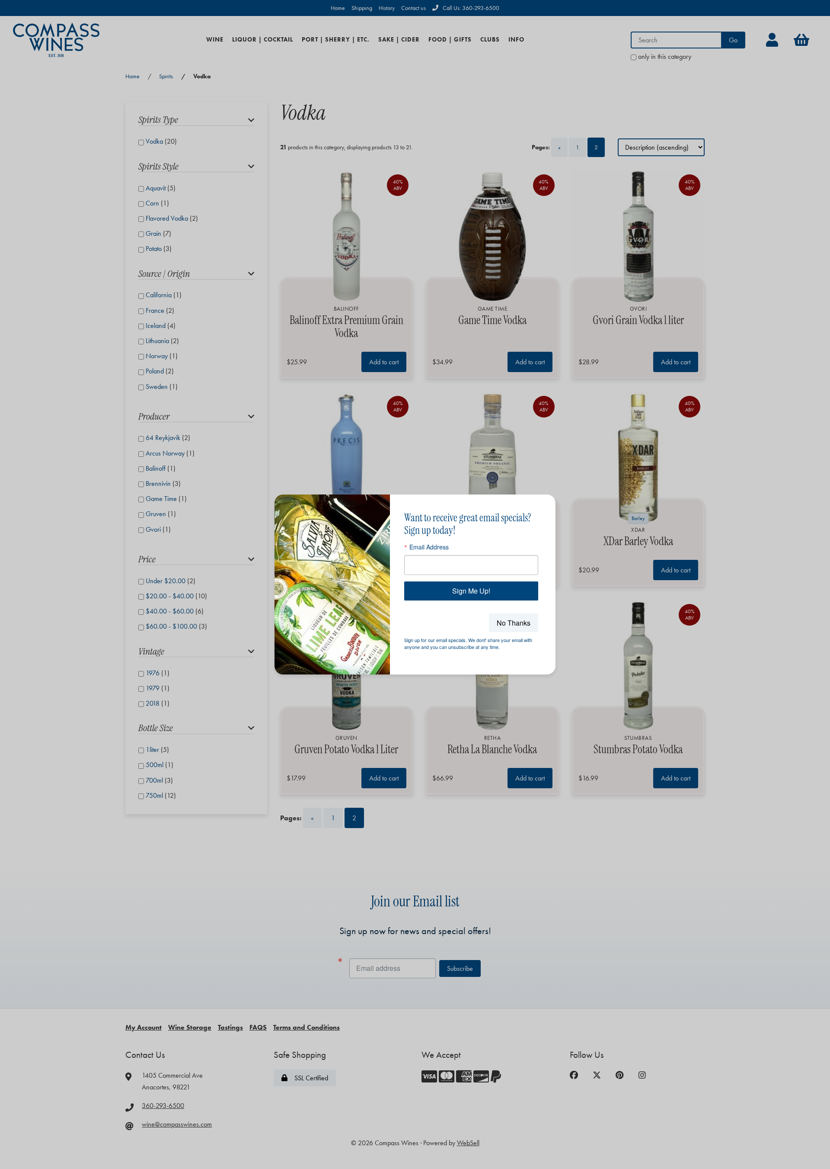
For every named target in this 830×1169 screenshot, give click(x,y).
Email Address (429, 547)
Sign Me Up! (471, 591)
